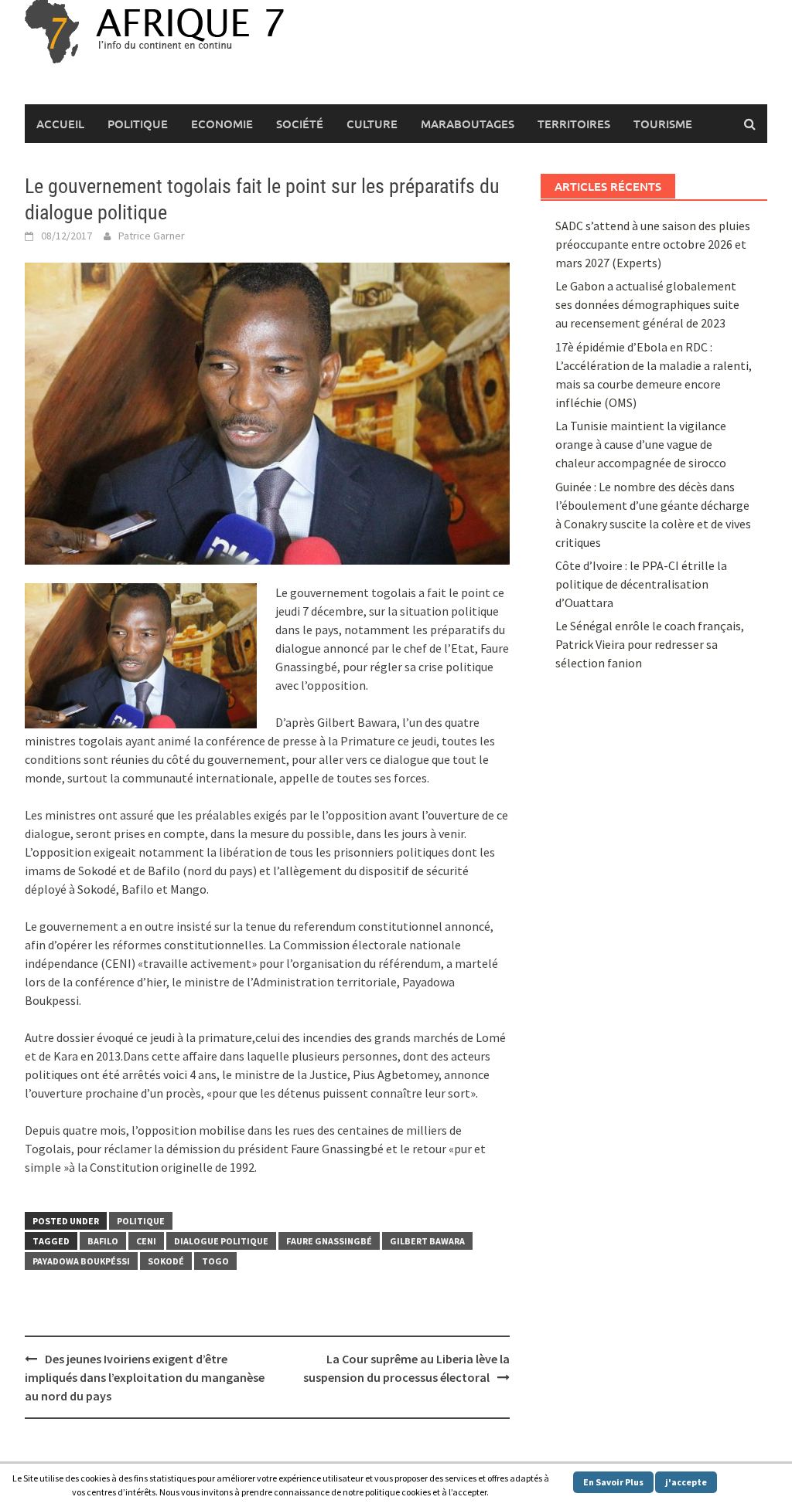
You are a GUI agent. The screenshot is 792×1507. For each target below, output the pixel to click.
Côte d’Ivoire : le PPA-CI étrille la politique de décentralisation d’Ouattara (641, 584)
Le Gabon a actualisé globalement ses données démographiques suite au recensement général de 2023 (647, 304)
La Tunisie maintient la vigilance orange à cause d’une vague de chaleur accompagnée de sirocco (640, 444)
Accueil (60, 123)
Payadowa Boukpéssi (81, 1261)
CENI (146, 1241)
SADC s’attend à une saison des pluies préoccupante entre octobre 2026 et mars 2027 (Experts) (652, 244)
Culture (372, 123)
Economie (222, 123)
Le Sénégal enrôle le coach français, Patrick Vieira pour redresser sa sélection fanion (649, 644)
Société (299, 123)
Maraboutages (467, 123)
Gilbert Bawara (427, 1241)
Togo (215, 1261)
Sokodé (166, 1261)
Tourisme (662, 123)
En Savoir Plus (613, 1482)
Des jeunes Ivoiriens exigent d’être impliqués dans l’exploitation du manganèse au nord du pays (145, 1377)
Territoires (574, 123)
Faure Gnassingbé (329, 1241)
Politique (138, 123)
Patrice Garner (151, 236)
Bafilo (102, 1241)
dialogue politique (221, 1241)
